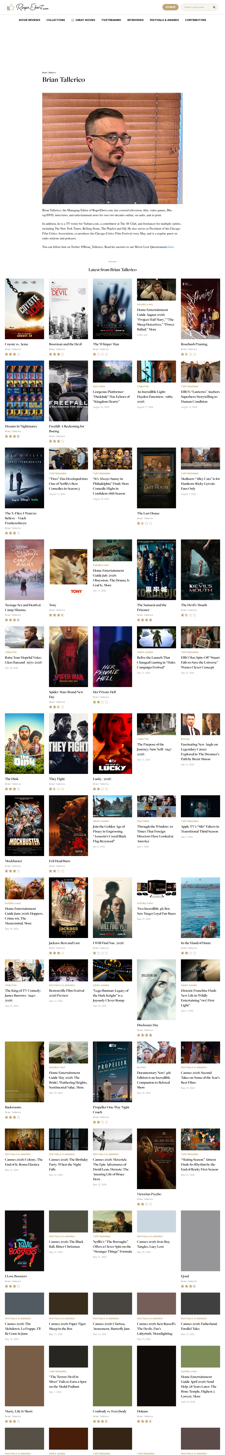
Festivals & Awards (164, 20)
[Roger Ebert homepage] (28, 7)
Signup (170, 7)
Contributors (195, 20)
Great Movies (85, 20)
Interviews (135, 20)
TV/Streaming (111, 20)
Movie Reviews (29, 20)
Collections (55, 20)
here (171, 247)
